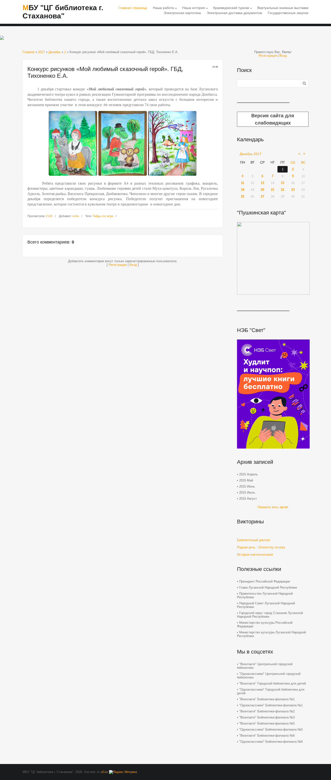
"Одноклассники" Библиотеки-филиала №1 (271, 705)
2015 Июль (247, 492)
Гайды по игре (103, 216)
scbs (75, 216)
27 (262, 196)
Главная (28, 52)
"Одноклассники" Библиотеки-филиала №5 (271, 729)
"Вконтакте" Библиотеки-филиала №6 (267, 735)
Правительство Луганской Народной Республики (265, 595)
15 (282, 183)
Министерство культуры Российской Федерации (264, 624)
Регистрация (118, 265)
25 (242, 196)
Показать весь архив (273, 507)
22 (282, 189)
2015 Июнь (247, 486)
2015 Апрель (248, 474)
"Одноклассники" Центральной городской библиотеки (268, 675)
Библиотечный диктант (253, 540)
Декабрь (54, 52)
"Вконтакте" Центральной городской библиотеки (264, 666)
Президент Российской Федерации (264, 581)
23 (293, 189)
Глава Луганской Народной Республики (268, 587)
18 (242, 189)
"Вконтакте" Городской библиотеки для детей (272, 683)
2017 (41, 52)
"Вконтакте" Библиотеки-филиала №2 (267, 711)
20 (262, 189)
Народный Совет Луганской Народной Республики (266, 605)
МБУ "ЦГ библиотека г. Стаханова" (63, 12)
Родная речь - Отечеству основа (261, 547)
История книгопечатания (255, 554)
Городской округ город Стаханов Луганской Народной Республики (270, 614)
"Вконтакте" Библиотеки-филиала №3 (267, 717)
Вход (133, 265)
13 (262, 183)
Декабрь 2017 (250, 154)
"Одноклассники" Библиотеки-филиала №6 (271, 741)
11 (242, 183)
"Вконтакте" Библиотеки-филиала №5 (267, 723)
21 (272, 189)
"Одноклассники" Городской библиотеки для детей (270, 691)
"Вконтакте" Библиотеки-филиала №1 (267, 699)
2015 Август (248, 498)
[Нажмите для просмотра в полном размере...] (73, 177)
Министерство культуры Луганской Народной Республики (271, 634)
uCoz (104, 772)
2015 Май (246, 480)
